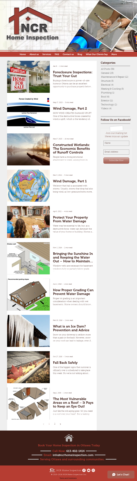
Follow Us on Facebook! (116, 119)
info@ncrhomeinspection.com (73, 455)
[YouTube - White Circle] (88, 470)
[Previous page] (43, 424)
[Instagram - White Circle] (93, 470)
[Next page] (60, 424)
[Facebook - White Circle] (84, 470)
